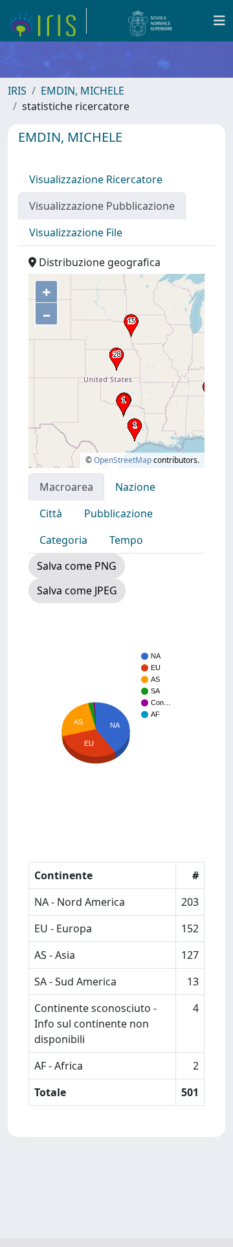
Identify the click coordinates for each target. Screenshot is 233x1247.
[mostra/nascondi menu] (219, 20)
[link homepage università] (150, 21)
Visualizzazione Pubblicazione (102, 206)
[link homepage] (47, 21)
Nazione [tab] (135, 487)
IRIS (17, 91)
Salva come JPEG (77, 590)
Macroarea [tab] (66, 487)
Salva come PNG (76, 566)
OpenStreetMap (122, 460)
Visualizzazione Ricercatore (95, 179)
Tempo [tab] (126, 540)
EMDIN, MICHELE (82, 91)
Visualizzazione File (75, 232)
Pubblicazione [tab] (118, 513)
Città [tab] (50, 513)
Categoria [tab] (63, 540)
